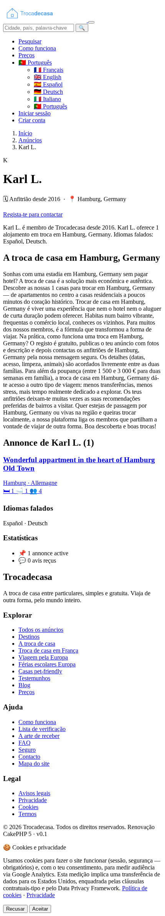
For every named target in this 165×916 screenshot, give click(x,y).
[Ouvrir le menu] (91, 22)
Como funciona (37, 48)
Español (48, 84)
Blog (24, 685)
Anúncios (30, 140)
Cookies (28, 807)
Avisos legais (34, 793)
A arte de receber (38, 736)
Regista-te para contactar (33, 214)
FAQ (24, 742)
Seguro (27, 749)
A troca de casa (36, 643)
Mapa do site (34, 763)
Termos (27, 814)
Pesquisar (29, 41)
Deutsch (48, 91)
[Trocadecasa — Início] (45, 20)
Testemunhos (34, 678)
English (47, 77)
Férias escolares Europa (47, 664)
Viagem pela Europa (43, 657)
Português (50, 106)
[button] (35, 62)
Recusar (15, 909)
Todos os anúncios (40, 629)
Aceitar (40, 909)
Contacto (29, 756)
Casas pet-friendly (40, 671)
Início (25, 133)
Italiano (47, 99)
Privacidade (32, 800)
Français (48, 70)
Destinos (29, 636)
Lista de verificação (42, 729)
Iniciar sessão (34, 113)
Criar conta (31, 120)
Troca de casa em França (48, 650)
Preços (26, 55)
